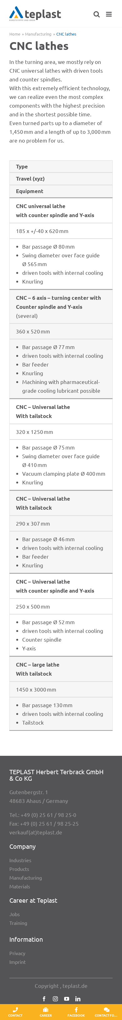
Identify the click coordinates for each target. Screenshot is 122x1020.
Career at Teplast (33, 900)
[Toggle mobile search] (97, 14)
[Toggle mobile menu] (109, 14)
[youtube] (66, 998)
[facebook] (44, 998)
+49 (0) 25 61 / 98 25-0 (48, 814)
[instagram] (55, 998)
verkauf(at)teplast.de (35, 832)
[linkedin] (77, 998)
